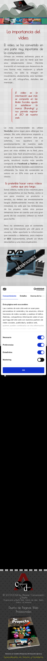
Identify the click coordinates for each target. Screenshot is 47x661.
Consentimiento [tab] (9, 296)
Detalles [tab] (23, 296)
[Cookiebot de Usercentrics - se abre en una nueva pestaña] (33, 289)
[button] (23, 15)
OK (23, 370)
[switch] (40, 345)
